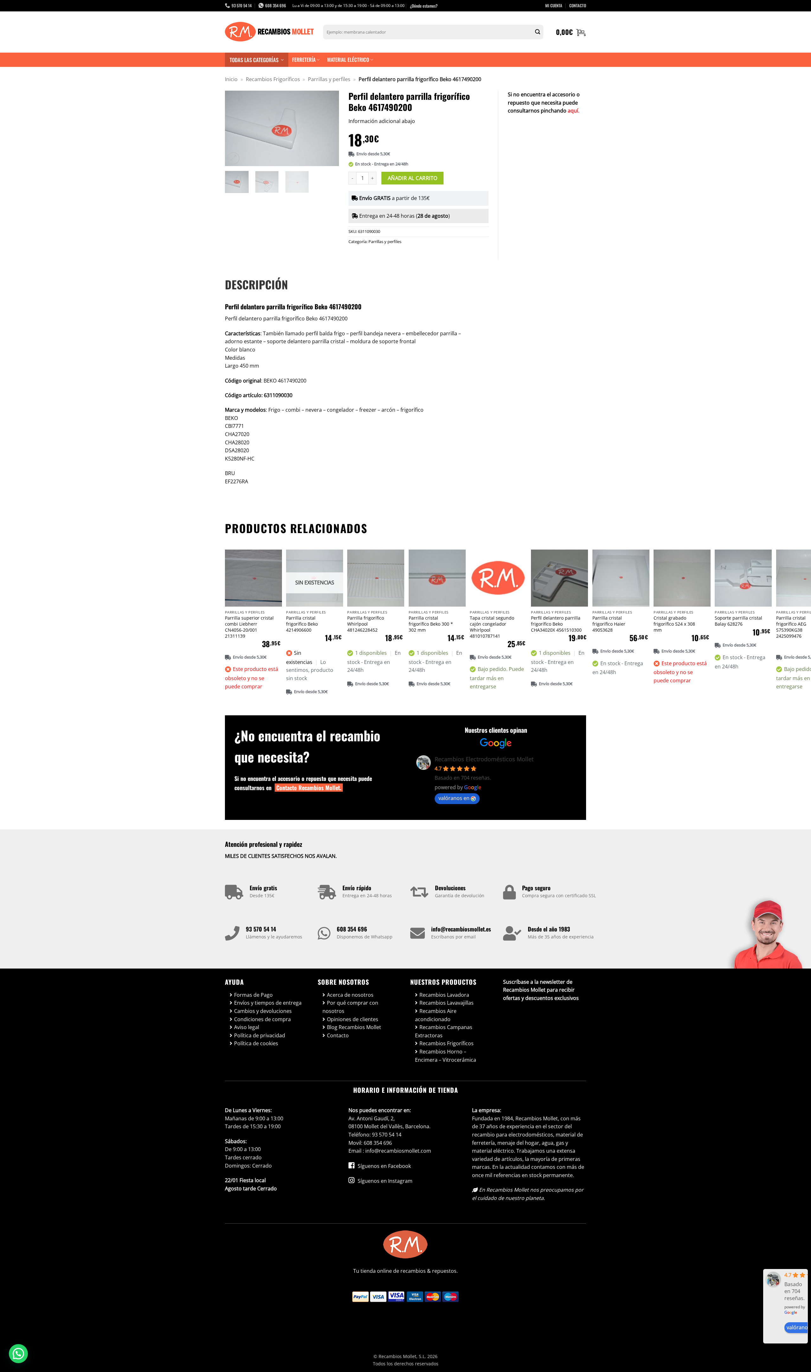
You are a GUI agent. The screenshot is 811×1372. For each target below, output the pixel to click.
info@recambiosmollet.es (461, 929)
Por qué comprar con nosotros (350, 1007)
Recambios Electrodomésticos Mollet (484, 759)
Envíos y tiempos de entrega (268, 1002)
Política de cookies (256, 1043)
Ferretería (304, 59)
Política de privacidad (259, 1035)
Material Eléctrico (348, 59)
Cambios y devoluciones (263, 1011)
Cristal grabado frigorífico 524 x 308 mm (674, 624)
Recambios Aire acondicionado (436, 1015)
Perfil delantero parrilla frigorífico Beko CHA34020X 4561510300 (556, 624)
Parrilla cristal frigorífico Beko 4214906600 (302, 624)
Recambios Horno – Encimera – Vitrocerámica (445, 1055)
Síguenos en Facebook (383, 1166)
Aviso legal (246, 1027)
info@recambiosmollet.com (398, 1150)
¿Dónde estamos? (423, 6)
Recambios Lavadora (444, 994)
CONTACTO (577, 6)
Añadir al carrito (412, 178)
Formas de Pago (253, 994)
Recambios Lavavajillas (446, 1002)
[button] (571, 32)
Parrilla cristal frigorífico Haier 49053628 (608, 624)
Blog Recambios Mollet (354, 1027)
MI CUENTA (553, 6)
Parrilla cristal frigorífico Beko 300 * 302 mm (431, 624)
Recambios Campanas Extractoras (443, 1031)
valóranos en (453, 798)
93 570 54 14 (261, 929)
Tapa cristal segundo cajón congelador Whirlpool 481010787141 (492, 627)
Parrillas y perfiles (329, 79)
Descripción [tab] (256, 284)
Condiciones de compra (262, 1019)
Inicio (231, 79)
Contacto (338, 1035)
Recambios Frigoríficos (273, 79)
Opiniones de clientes (352, 1019)
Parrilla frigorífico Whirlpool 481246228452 (365, 624)
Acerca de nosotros (350, 994)
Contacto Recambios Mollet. (308, 787)
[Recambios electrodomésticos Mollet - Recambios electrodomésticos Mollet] (269, 32)
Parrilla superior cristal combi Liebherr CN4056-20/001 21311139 (249, 627)
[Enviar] (537, 32)
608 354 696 (352, 929)
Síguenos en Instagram (384, 1180)
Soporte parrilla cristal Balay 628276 (738, 621)
